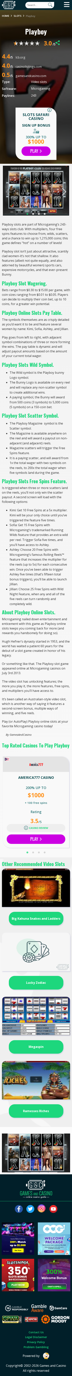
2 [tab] (33, 214)
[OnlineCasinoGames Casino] (54, 1254)
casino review (38, 828)
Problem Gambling (36, 1347)
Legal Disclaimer (36, 1337)
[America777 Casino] (36, 764)
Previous (8, 191)
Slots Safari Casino (36, 116)
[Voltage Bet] (18, 1254)
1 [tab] (27, 214)
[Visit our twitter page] (30, 1209)
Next (63, 191)
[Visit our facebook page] (19, 1209)
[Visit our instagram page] (42, 1209)
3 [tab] (39, 214)
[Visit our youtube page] (53, 1209)
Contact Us (36, 1332)
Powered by (31, 1356)
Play (34, 151)
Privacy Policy (36, 1342)
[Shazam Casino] (54, 1290)
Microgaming (40, 88)
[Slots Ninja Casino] (18, 1290)
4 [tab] (45, 214)
